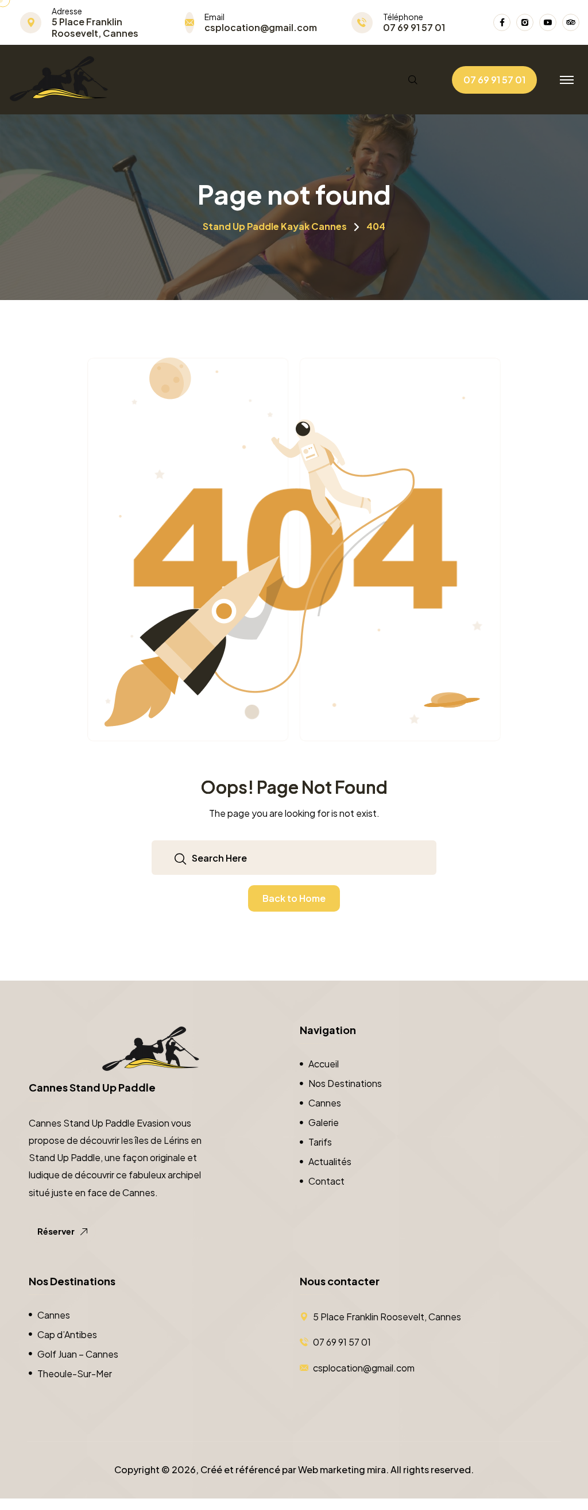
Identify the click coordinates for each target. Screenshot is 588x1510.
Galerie (323, 1122)
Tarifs (320, 1142)
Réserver (56, 1230)
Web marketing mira (342, 1469)
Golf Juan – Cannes (77, 1354)
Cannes (324, 1103)
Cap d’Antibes (67, 1334)
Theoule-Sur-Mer (74, 1373)
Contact (326, 1181)
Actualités (329, 1161)
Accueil (323, 1064)
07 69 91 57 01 (414, 27)
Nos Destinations (345, 1083)
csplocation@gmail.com (260, 27)
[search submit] (180, 858)
